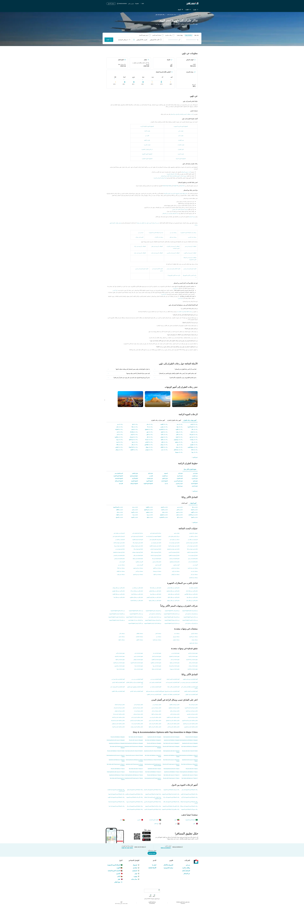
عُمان (118, 876)
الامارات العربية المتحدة (114, 870)
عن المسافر (187, 873)
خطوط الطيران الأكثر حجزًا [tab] (190, 469)
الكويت (118, 867)
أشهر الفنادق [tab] (184, 503)
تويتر (136, 873)
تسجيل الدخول (111, 3)
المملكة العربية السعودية (113, 865)
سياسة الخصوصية (168, 867)
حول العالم (117, 882)
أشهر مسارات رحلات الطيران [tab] (158, 420)
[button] (196, 35)
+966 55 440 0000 (127, 848)
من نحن (188, 865)
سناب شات (134, 879)
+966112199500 (166, 848)
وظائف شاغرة (186, 867)
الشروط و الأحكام (168, 865)
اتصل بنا (154, 865)
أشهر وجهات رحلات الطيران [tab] (189, 420)
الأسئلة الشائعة (152, 867)
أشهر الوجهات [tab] (193, 503)
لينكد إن (135, 867)
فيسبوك (135, 865)
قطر (119, 879)
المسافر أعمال (186, 870)
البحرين (118, 873)
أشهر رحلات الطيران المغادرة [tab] (174, 420)
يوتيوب (135, 876)
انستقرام (134, 870)
